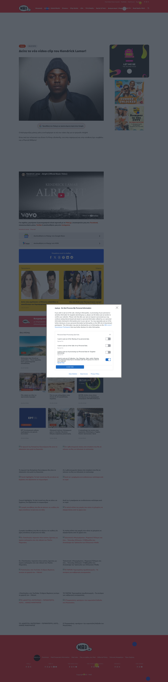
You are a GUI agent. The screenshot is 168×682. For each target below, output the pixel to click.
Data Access (84, 374)
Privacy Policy (95, 374)
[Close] (117, 308)
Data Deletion (73, 374)
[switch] (108, 339)
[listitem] (84, 335)
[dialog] (84, 341)
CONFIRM (70, 367)
